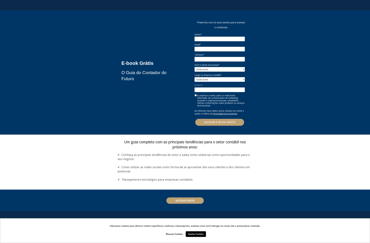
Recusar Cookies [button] (174, 234)
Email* (198, 44)
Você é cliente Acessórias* (207, 65)
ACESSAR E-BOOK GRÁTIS (219, 122)
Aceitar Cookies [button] (196, 234)
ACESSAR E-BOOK (185, 200)
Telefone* (199, 55)
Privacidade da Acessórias (224, 113)
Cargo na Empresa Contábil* (208, 75)
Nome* (198, 34)
